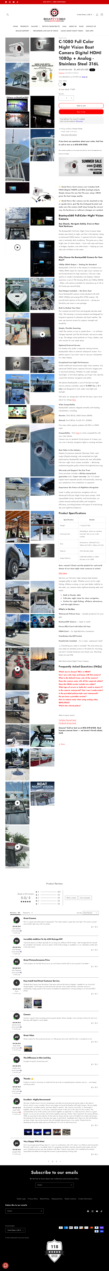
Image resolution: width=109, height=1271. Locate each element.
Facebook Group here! (67, 723)
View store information (69, 135)
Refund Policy (44, 1199)
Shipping (61, 73)
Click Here (63, 573)
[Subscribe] (71, 1185)
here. (74, 400)
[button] (7, 14)
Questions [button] (26, 913)
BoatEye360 (14, 1238)
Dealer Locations (70, 1199)
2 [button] (52, 1161)
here (77, 433)
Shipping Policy (57, 1199)
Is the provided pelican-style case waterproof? (78, 693)
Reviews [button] (13, 913)
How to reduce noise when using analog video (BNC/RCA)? (78, 701)
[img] (16, 926)
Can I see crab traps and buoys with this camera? (80, 675)
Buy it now (81, 112)
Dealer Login (21, 1199)
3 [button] (56, 1161)
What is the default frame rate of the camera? (78, 678)
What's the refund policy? (70, 705)
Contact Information (85, 1199)
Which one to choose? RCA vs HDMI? (75, 671)
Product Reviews (54, 883)
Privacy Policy (33, 1199)
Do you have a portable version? (73, 696)
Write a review (71, 898)
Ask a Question (85, 898)
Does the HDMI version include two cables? (77, 684)
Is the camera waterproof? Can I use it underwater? (81, 690)
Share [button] (63, 744)
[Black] (64, 84)
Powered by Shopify (23, 1238)
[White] (60, 84)
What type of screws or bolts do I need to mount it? (81, 687)
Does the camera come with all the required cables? (81, 681)
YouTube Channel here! (67, 720)
